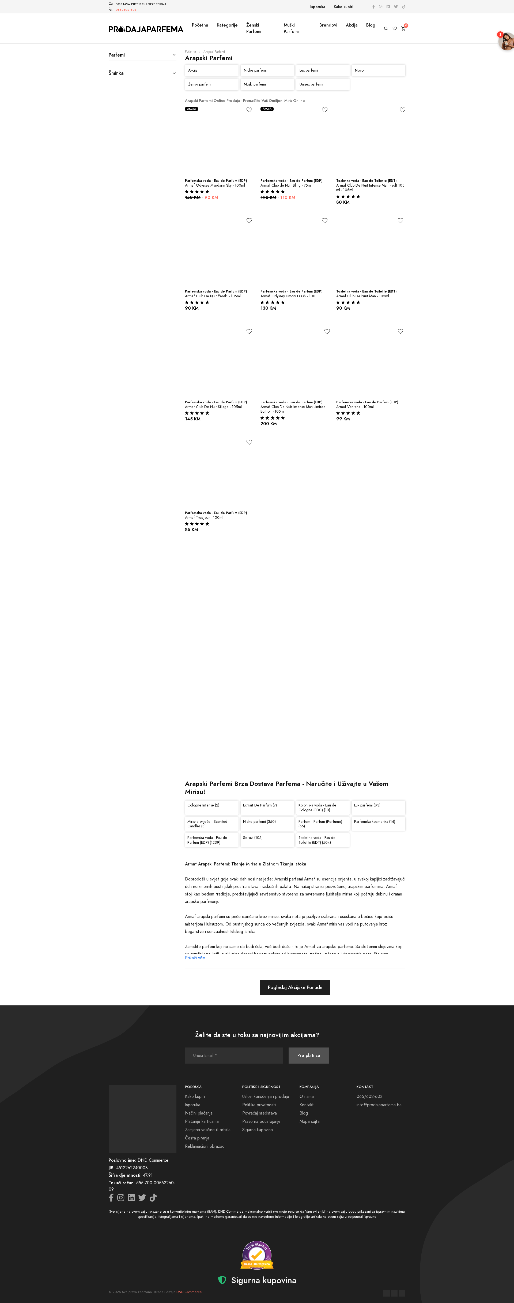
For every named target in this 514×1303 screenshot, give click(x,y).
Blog (370, 25)
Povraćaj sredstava (259, 1113)
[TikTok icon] (404, 7)
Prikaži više (195, 958)
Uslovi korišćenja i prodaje (265, 1097)
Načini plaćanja (199, 1113)
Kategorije (227, 25)
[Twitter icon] (396, 7)
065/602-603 (126, 10)
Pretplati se (308, 1055)
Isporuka (317, 6)
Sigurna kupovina (257, 1130)
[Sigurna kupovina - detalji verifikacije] (257, 1255)
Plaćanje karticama (202, 1121)
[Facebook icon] (373, 7)
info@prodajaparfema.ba (379, 1105)
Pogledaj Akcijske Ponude (295, 987)
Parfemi (117, 54)
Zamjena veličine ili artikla (207, 1130)
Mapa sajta (310, 1121)
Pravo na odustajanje (261, 1121)
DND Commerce (189, 1292)
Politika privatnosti (259, 1105)
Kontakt (307, 1105)
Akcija (352, 25)
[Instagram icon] (381, 7)
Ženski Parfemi (253, 28)
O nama (307, 1097)
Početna (200, 25)
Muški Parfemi (291, 28)
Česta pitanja (197, 1138)
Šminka (116, 73)
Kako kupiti (343, 6)
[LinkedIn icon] (388, 7)
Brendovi (328, 25)
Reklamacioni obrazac (204, 1146)
